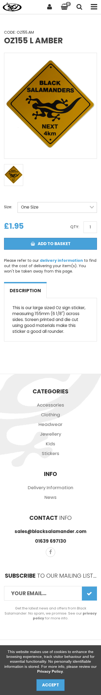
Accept (50, 685)
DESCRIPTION (25, 290)
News (50, 497)
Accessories (50, 405)
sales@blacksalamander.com (50, 531)
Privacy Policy (50, 671)
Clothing (50, 414)
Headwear (50, 424)
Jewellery (50, 434)
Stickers (50, 453)
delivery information (61, 260)
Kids (50, 443)
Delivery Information (50, 487)
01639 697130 (50, 541)
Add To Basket (54, 243)
